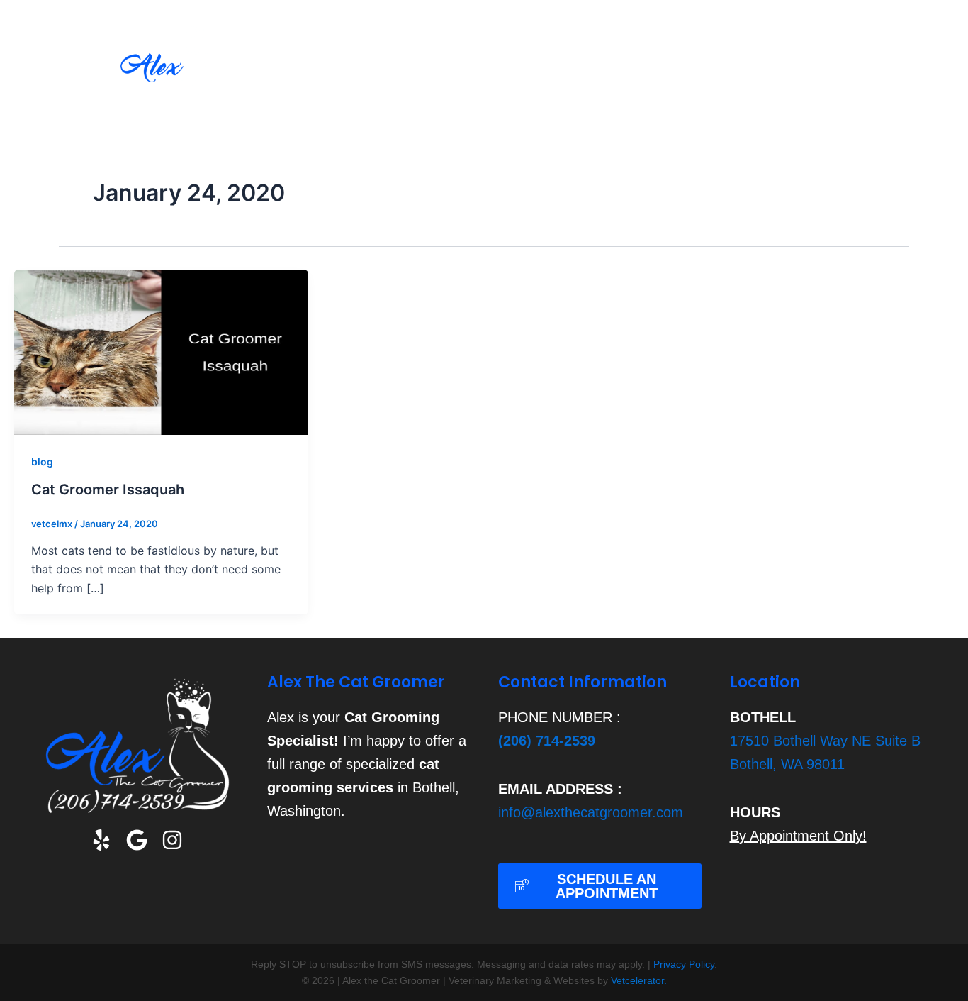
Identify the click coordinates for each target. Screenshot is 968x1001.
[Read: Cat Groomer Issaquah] (161, 351)
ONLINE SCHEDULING (629, 74)
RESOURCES (765, 74)
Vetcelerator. (639, 980)
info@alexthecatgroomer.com (590, 812)
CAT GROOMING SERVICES (474, 74)
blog (42, 461)
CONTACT (900, 74)
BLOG (837, 74)
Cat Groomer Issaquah (107, 489)
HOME (362, 74)
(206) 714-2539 (546, 740)
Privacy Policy (683, 964)
